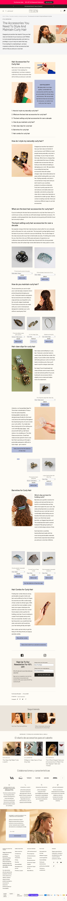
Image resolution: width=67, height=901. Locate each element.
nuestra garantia (43, 857)
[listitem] (17, 699)
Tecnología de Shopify (26, 895)
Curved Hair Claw (24, 408)
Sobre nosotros (18, 851)
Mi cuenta (29, 858)
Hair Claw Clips (6, 757)
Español (11, 893)
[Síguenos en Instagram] (57, 862)
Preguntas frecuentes (17, 856)
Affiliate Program (43, 855)
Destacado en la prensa (18, 867)
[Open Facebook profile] (22, 655)
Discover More (49, 2)
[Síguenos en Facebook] (54, 862)
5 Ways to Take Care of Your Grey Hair (33, 761)
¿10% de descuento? (32, 851)
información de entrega (43, 852)
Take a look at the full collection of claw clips (22, 449)
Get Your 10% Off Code (44, 675)
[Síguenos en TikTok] (54, 866)
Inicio (4, 16)
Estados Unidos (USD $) (5, 895)
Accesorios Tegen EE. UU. (31, 867)
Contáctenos (18, 853)
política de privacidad (44, 866)
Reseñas (17, 862)
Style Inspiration (7, 19)
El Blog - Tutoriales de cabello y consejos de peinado (16, 16)
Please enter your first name (41, 662)
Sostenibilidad (18, 864)
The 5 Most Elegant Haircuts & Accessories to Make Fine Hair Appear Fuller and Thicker (55, 762)
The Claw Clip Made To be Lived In (11, 761)
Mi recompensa (30, 853)
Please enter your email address (41, 668)
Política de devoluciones (43, 863)
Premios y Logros (19, 870)
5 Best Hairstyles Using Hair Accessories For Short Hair (42, 726)
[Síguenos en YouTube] (61, 862)
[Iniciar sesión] (61, 11)
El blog (16, 859)
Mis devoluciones (31, 860)
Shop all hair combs (22, 638)
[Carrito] (63, 11)
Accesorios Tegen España (31, 863)
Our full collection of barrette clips (33, 583)
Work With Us (30, 870)
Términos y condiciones (42, 869)
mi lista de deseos (31, 855)
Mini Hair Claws (22, 428)
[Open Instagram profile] (45, 655)
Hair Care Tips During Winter (19, 726)
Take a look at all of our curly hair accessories (33, 644)
